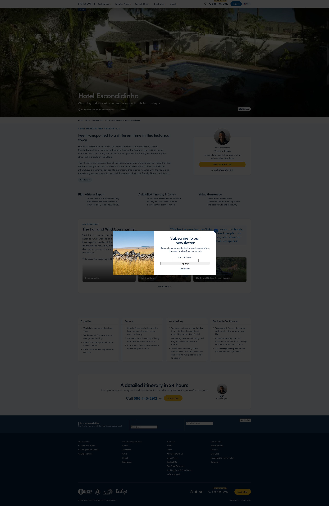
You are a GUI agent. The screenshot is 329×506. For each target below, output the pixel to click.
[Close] (216, 231)
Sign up (185, 263)
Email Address (185, 257)
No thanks (185, 269)
